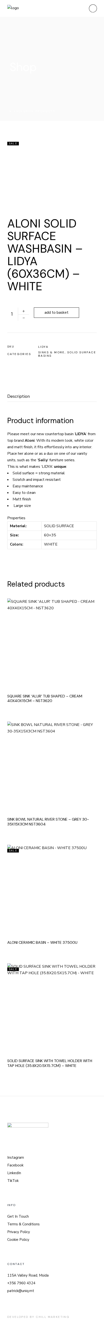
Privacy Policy (18, 1231)
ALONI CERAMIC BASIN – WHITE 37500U (42, 942)
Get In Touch (18, 1216)
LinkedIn (14, 1173)
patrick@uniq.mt (20, 1290)
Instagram (15, 1157)
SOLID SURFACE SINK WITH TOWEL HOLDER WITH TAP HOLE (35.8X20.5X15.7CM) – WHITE (49, 1063)
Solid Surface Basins (67, 354)
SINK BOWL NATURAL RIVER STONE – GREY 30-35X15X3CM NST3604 (48, 822)
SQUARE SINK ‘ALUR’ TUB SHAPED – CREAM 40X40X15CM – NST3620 (44, 698)
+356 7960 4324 (21, 1283)
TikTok (13, 1180)
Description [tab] (18, 396)
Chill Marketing (52, 1317)
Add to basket (56, 312)
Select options (58, 887)
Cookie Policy (18, 1239)
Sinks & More (51, 352)
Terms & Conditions (23, 1224)
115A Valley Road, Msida (28, 1275)
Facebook (15, 1165)
